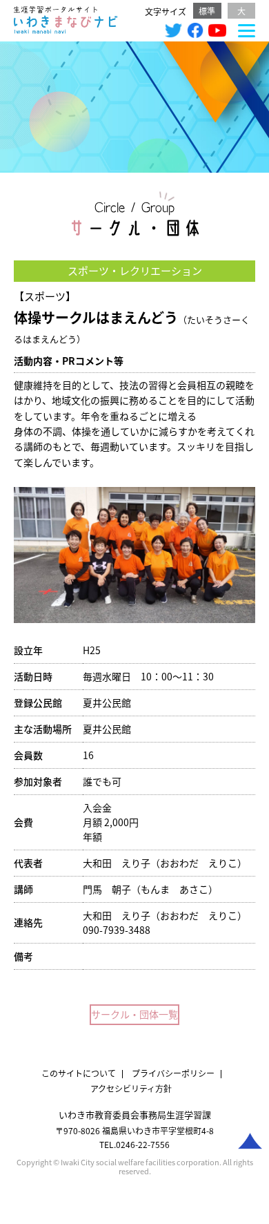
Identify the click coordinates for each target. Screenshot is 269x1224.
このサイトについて (78, 1073)
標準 (207, 11)
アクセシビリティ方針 (131, 1088)
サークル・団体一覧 (134, 1014)
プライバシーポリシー (173, 1073)
